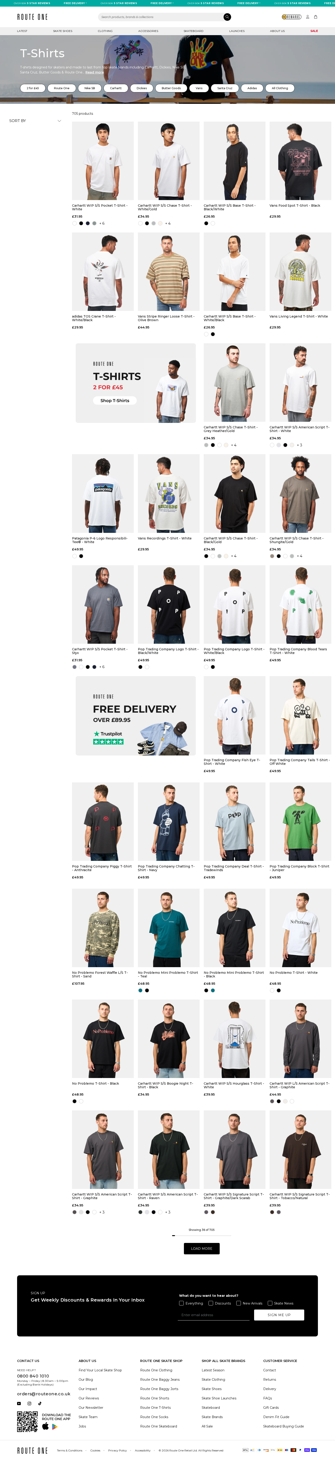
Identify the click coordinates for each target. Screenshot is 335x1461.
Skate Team (88, 1417)
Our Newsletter (91, 1407)
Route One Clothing (156, 1370)
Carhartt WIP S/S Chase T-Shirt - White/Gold (165, 207)
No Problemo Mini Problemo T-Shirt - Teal (168, 974)
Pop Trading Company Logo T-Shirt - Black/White (168, 651)
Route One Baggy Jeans (160, 1379)
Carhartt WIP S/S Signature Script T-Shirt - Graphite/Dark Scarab (234, 1196)
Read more (94, 72)
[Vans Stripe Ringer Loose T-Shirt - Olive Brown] (169, 271)
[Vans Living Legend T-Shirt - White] (300, 271)
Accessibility (143, 1450)
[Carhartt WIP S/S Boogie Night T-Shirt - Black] (169, 1039)
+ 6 (101, 223)
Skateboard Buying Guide (283, 1426)
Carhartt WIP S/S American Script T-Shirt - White (300, 429)
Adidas (252, 88)
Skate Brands (212, 1417)
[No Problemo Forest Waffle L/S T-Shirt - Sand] (103, 928)
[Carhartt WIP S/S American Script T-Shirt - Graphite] (103, 1149)
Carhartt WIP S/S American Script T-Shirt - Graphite (102, 1196)
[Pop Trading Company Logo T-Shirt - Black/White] (169, 604)
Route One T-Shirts (155, 1407)
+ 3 (299, 445)
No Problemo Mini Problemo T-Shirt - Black (234, 974)
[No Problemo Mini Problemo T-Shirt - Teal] (169, 928)
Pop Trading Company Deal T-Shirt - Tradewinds (234, 868)
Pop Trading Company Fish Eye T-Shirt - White (232, 762)
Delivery (269, 1389)
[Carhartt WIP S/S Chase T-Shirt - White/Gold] (169, 161)
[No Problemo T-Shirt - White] (300, 928)
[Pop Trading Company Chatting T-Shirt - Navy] (169, 821)
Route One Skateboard (158, 1426)
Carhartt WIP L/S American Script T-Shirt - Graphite (300, 1085)
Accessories (148, 31)
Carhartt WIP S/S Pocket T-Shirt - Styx (100, 651)
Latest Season (213, 1370)
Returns (269, 1379)
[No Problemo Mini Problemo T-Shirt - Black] (234, 928)
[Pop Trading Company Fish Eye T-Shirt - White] (234, 715)
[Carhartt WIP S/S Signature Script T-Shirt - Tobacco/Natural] (300, 1149)
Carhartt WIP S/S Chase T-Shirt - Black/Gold (231, 540)
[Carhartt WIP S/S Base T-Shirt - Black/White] (234, 161)
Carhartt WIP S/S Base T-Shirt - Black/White (230, 207)
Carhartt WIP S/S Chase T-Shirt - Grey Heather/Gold (231, 429)
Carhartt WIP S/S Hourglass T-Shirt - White (234, 1085)
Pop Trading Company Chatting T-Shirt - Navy (166, 868)
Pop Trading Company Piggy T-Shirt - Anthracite (102, 868)
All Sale (207, 1426)
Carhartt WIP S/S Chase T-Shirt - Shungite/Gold (297, 540)
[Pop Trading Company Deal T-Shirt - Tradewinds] (234, 821)
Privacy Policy (117, 1450)
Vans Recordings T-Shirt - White (165, 538)
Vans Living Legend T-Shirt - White (299, 316)
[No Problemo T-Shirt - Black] (103, 1039)
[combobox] (165, 17)
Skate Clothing (213, 1379)
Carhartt (116, 88)
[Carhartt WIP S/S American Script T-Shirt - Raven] (169, 1149)
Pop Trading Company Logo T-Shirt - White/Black (234, 651)
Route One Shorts (154, 1398)
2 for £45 (33, 88)
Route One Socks (154, 1417)
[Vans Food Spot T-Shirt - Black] (300, 161)
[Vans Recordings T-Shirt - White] (169, 493)
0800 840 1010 (33, 1376)
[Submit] (227, 17)
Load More (201, 1249)
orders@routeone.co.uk (43, 1394)
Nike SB (90, 88)
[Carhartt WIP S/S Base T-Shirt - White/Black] (234, 271)
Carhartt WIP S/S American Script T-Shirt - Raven (168, 1196)
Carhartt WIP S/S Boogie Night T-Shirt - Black (165, 1085)
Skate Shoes (62, 31)
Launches (237, 31)
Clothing (105, 31)
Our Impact (88, 1389)
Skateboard (194, 31)
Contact (269, 1370)
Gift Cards (271, 1407)
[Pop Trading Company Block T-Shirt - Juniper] (300, 821)
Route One (62, 88)
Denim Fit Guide (276, 1417)
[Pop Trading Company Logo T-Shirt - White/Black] (234, 604)
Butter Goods (171, 88)
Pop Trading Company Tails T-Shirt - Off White (300, 762)
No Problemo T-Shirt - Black (95, 1084)
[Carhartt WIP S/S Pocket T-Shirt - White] (103, 161)
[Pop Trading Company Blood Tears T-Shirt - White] (300, 604)
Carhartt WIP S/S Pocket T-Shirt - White (100, 207)
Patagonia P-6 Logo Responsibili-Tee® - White (100, 540)
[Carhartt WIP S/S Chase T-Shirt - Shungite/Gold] (300, 493)
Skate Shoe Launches (219, 1398)
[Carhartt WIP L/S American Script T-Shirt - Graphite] (300, 1039)
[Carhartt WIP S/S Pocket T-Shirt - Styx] (103, 604)
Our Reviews (89, 1398)
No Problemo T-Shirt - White (294, 973)
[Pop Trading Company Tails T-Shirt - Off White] (300, 715)
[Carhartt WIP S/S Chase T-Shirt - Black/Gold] (234, 493)
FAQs (267, 1398)
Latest (22, 31)
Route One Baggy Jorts (159, 1389)
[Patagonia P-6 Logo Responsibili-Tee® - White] (103, 493)
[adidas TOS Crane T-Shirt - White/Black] (103, 271)
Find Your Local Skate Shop (100, 1370)
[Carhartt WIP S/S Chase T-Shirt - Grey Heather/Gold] (234, 382)
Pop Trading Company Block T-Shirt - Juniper (299, 868)
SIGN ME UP (279, 1315)
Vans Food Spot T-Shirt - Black (295, 206)
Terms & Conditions (69, 1450)
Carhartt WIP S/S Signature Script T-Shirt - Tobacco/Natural (300, 1196)
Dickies (142, 88)
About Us (277, 31)
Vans (199, 88)
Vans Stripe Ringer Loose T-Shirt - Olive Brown (166, 318)
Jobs (82, 1426)
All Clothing (280, 88)
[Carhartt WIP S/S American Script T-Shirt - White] (300, 382)
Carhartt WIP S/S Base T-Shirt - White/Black (230, 318)
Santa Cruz (224, 88)
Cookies (95, 1450)
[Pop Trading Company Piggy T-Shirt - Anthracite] (103, 821)
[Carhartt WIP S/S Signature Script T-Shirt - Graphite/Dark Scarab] (234, 1149)
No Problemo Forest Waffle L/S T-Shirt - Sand (100, 974)
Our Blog (86, 1379)
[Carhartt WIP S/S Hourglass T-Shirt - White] (234, 1039)
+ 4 (167, 223)
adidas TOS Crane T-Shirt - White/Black (94, 318)
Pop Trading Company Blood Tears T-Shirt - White (298, 651)
